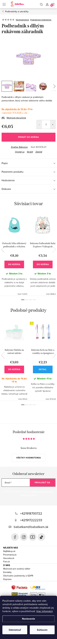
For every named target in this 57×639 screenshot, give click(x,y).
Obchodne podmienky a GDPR (18, 575)
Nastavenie (28, 619)
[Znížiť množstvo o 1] (39, 124)
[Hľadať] (41, 4)
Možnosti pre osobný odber (16, 568)
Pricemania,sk (9, 554)
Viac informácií (44, 611)
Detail (43, 369)
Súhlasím (42, 630)
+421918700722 (31, 513)
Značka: (19, 147)
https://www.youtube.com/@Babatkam (32, 537)
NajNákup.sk (9, 551)
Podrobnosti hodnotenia (40, 19)
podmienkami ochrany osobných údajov (37, 493)
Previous (2, 249)
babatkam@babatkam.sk (31, 526)
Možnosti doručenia (16, 117)
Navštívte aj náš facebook (15, 537)
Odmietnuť (15, 630)
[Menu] (4, 4)
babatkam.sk (24, 537)
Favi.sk (6, 561)
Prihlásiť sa (42, 482)
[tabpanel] (14, 253)
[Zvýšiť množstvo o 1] (52, 124)
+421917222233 (31, 520)
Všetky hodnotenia (28, 457)
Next (54, 249)
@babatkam (41, 537)
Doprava (7, 579)
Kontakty (7, 572)
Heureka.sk (8, 558)
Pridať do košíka (28, 137)
